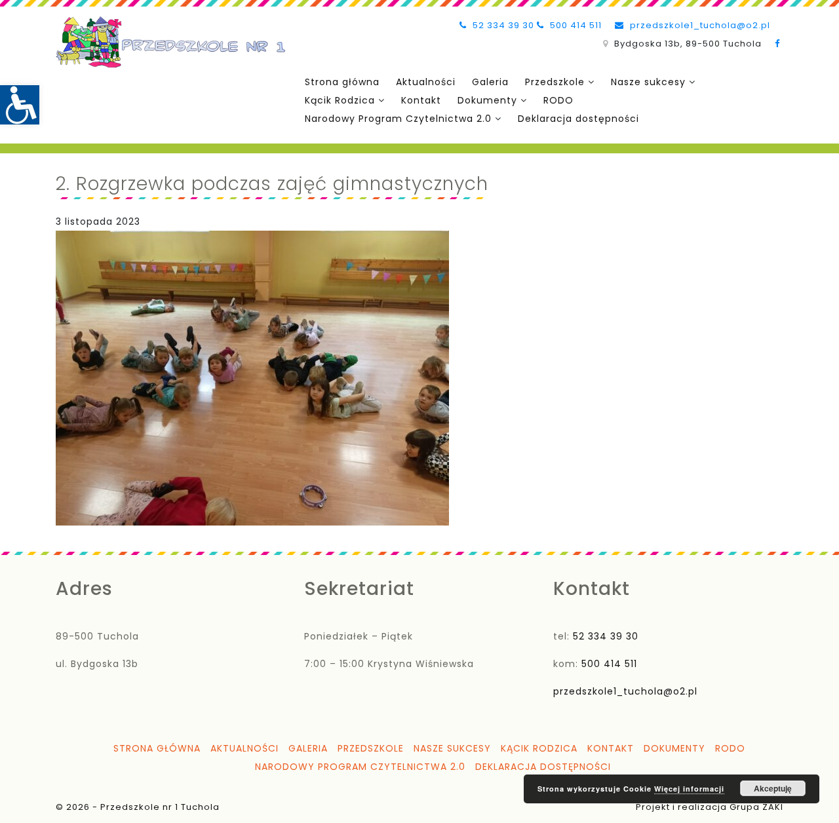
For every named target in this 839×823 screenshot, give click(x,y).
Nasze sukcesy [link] (648, 81)
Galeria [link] (490, 81)
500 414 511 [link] (574, 25)
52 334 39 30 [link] (502, 25)
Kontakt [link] (421, 100)
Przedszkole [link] (555, 81)
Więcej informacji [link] (689, 789)
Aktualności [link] (426, 81)
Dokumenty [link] (487, 100)
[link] (19, 104)
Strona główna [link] (342, 81)
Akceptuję (773, 788)
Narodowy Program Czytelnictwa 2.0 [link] (398, 118)
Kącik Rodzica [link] (340, 100)
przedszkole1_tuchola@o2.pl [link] (698, 25)
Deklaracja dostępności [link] (578, 118)
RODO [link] (558, 100)
